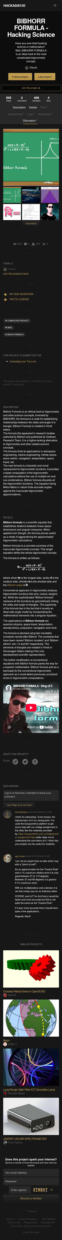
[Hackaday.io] (14, 5)
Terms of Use (14, 1222)
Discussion (30, 120)
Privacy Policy (30, 1222)
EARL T (12, 1044)
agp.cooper (20, 856)
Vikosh (33, 67)
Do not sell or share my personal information (31, 1226)
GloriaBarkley (21, 811)
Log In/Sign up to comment (19, 804)
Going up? (32, 1211)
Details (33, 107)
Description (19, 107)
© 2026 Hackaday (31, 1232)
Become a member (13, 1162)
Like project (44, 77)
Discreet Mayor (16, 1093)
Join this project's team (16, 273)
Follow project (20, 77)
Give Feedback (49, 1218)
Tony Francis (15, 1142)
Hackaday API (47, 1222)
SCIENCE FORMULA (14, 334)
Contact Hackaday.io (28, 1218)
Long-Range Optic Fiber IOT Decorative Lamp (29, 1089)
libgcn (6, 1040)
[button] (55, 5)
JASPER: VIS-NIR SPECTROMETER (24, 1138)
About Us (10, 1218)
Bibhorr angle (15, 585)
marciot (12, 995)
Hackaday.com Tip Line (23, 361)
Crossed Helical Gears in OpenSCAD (24, 991)
